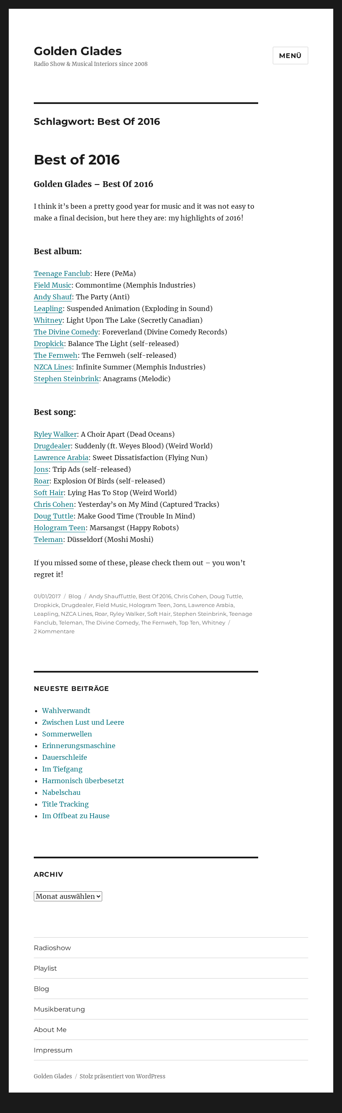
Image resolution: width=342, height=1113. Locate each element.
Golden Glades (78, 51)
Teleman (48, 539)
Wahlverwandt (66, 710)
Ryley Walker (55, 434)
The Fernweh (56, 355)
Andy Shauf (53, 297)
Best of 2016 (77, 159)
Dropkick (49, 343)
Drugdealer (52, 446)
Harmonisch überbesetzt (83, 781)
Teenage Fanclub (62, 273)
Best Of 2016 (154, 596)
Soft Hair (48, 492)
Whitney (48, 320)
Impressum (53, 1050)
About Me (50, 1030)
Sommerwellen (67, 734)
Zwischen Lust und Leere (83, 722)
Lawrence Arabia (61, 457)
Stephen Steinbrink (66, 378)
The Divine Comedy (66, 332)
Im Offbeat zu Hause (76, 816)
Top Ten (189, 622)
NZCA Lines (53, 367)
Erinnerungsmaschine (79, 745)
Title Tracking (65, 804)
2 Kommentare (54, 631)
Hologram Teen (60, 528)
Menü (290, 56)
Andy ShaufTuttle (112, 596)
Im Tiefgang (62, 769)
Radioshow (52, 948)
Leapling (48, 308)
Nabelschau (61, 792)
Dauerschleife (64, 757)
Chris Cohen (54, 504)
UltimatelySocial (239, 1107)
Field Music (52, 285)
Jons (41, 469)
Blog (74, 596)
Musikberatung (59, 1009)
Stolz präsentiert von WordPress (123, 1076)
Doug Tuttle (53, 516)
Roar (41, 481)
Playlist (45, 968)
